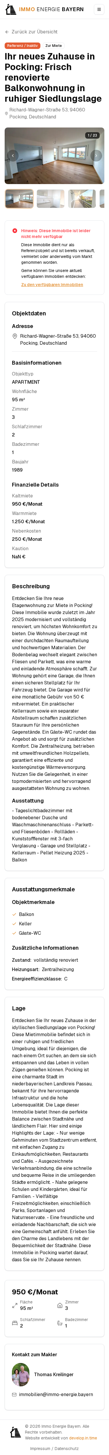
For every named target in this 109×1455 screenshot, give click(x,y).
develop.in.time (83, 1438)
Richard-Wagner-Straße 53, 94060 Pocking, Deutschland (47, 113)
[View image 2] (51, 198)
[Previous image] (13, 156)
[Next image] (96, 156)
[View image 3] (82, 198)
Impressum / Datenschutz (54, 1448)
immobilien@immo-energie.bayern (56, 1394)
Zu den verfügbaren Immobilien (52, 284)
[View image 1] (19, 198)
